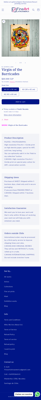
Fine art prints (9, 291)
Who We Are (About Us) (13, 325)
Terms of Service (10, 329)
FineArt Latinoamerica (17, 396)
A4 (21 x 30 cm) (10, 89)
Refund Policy (9, 334)
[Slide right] (25, 62)
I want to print (9, 349)
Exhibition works (10, 301)
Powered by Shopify (28, 396)
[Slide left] (15, 62)
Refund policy (9, 344)
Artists (6, 282)
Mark (6, 296)
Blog (6, 306)
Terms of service (10, 339)
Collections (8, 286)
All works (7, 277)
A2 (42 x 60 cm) (10, 94)
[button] (2, 9)
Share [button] (6, 119)
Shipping (12, 81)
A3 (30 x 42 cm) (28, 89)
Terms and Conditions (12, 320)
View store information (12, 115)
